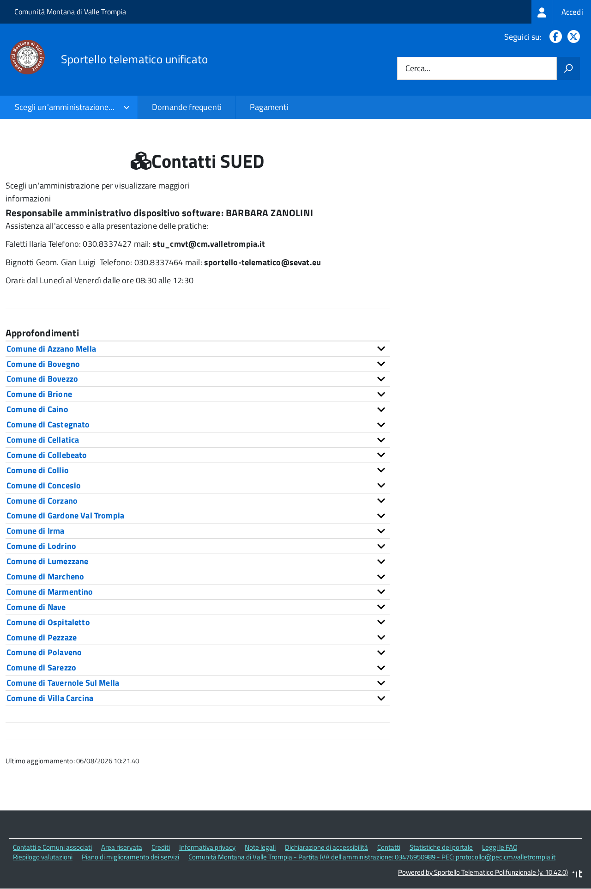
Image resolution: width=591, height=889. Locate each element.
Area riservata (121, 847)
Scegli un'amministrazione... (65, 107)
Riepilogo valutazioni (42, 857)
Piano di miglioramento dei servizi (130, 857)
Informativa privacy (207, 847)
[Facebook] (554, 36)
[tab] (198, 348)
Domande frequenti (187, 107)
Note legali (260, 847)
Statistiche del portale (441, 847)
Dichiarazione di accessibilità (326, 847)
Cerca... (417, 68)
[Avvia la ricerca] (568, 68)
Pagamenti (269, 107)
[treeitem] (561, 12)
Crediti (160, 847)
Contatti (388, 847)
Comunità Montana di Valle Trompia (70, 11)
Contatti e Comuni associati (52, 847)
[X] (572, 36)
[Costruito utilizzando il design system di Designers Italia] (577, 875)
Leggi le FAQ (500, 847)
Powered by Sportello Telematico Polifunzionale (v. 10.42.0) (483, 872)
